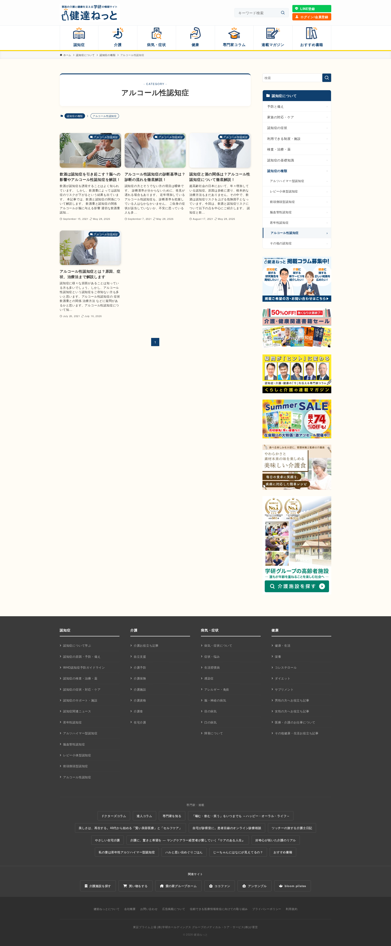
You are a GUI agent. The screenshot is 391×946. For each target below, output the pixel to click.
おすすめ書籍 (283, 852)
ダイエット (283, 678)
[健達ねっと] (90, 13)
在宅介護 (140, 722)
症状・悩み (212, 656)
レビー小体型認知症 (284, 191)
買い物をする (138, 886)
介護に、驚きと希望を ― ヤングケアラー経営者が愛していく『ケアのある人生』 (187, 840)
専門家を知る (172, 816)
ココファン (222, 886)
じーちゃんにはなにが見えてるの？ (238, 852)
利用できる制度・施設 (284, 138)
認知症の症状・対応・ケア (82, 689)
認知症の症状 (277, 127)
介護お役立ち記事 (146, 645)
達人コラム (144, 816)
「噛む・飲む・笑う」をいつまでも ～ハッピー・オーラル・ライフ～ (241, 816)
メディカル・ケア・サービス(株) (228, 927)
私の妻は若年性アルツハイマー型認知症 (127, 852)
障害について (213, 733)
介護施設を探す (100, 886)
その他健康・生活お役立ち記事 (297, 733)
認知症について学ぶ (77, 645)
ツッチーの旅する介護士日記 (292, 828)
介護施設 (140, 689)
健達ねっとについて (107, 909)
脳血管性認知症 (281, 212)
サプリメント (284, 689)
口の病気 (210, 722)
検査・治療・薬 (279, 149)
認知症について (284, 95)
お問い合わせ (149, 909)
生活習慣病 (212, 667)
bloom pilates (295, 886)
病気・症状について (218, 645)
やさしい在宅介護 (107, 840)
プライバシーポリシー (266, 909)
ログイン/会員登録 (314, 17)
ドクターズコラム (113, 816)
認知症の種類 (75, 116)
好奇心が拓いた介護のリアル (275, 840)
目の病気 (210, 711)
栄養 (278, 656)
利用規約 (291, 909)
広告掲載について (173, 909)
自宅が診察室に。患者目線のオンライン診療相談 (227, 828)
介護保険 (140, 678)
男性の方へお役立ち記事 (292, 700)
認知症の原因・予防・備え (82, 656)
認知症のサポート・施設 (80, 700)
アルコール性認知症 (285, 232)
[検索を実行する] (326, 77)
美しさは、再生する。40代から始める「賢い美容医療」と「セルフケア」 (130, 828)
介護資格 (140, 700)
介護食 (138, 711)
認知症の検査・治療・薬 (80, 678)
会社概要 (130, 909)
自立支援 (140, 656)
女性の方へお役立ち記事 (292, 711)
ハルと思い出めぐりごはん (184, 852)
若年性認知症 (279, 222)
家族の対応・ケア (280, 117)
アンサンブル (257, 886)
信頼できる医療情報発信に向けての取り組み (219, 909)
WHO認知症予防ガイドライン (84, 667)
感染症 (209, 678)
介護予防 (140, 667)
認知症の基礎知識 (280, 160)
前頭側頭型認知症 (282, 201)
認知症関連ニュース (77, 711)
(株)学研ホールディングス (174, 927)
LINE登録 (307, 8)
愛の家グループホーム (181, 886)
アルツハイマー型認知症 (287, 181)
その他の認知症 (281, 243)
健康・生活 (283, 645)
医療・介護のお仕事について (295, 722)
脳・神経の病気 (215, 700)
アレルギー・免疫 (216, 689)
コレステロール (286, 667)
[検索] (283, 12)
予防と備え (275, 106)
